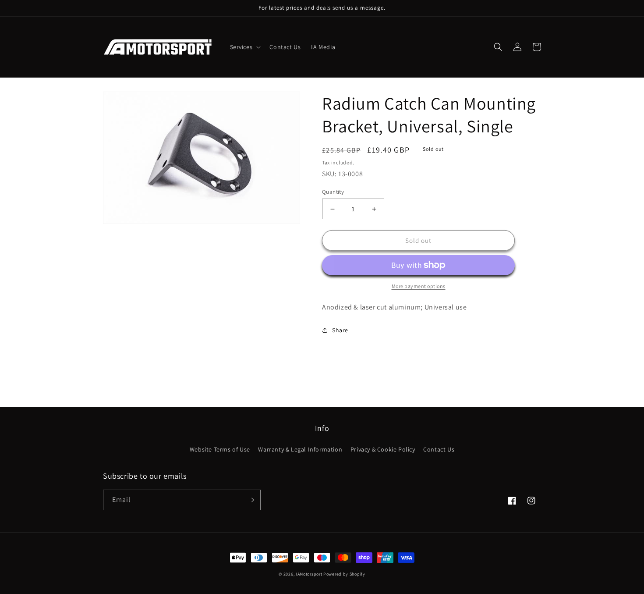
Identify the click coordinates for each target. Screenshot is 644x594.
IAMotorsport (309, 574)
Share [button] (340, 330)
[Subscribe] (250, 500)
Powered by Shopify (344, 574)
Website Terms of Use (220, 449)
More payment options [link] (419, 286)
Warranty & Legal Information (300, 449)
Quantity (333, 192)
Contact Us (438, 449)
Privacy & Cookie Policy (382, 449)
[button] (245, 47)
